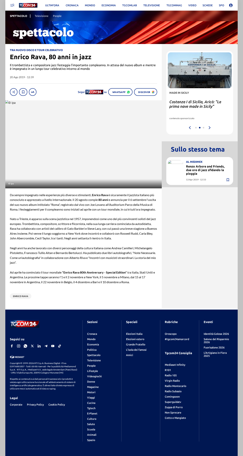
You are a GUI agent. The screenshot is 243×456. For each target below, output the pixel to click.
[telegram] (46, 346)
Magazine (93, 386)
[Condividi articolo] (13, 92)
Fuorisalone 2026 (214, 347)
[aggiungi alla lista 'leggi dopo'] (23, 92)
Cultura (91, 418)
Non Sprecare (173, 412)
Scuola (91, 429)
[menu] (12, 5)
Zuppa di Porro (174, 407)
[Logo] (28, 5)
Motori (91, 392)
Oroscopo (171, 333)
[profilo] (231, 5)
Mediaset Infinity (175, 364)
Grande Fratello (135, 344)
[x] (32, 346)
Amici (129, 355)
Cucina (91, 402)
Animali (91, 434)
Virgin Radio (172, 380)
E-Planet (92, 413)
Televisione (94, 360)
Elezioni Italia (134, 333)
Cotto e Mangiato (175, 417)
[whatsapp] (25, 346)
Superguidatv (173, 401)
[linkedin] (39, 346)
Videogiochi (94, 376)
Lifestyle (92, 371)
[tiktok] (60, 346)
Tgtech (91, 408)
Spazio (91, 440)
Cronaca (92, 333)
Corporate (16, 404)
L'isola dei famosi (136, 349)
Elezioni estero (135, 339)
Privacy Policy (35, 404)
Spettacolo (93, 355)
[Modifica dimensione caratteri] (32, 92)
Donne (91, 381)
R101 (168, 370)
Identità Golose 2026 (216, 333)
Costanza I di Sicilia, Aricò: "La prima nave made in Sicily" (195, 104)
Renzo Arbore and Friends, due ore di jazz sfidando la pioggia (205, 170)
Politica (91, 349)
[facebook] (12, 346)
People (91, 365)
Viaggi (91, 397)
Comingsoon (172, 396)
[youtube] (53, 346)
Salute (91, 424)
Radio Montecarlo (175, 386)
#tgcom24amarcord (177, 339)
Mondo (91, 339)
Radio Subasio (173, 391)
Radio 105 (171, 375)
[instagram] (19, 346)
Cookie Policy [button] (56, 404)
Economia (93, 344)
